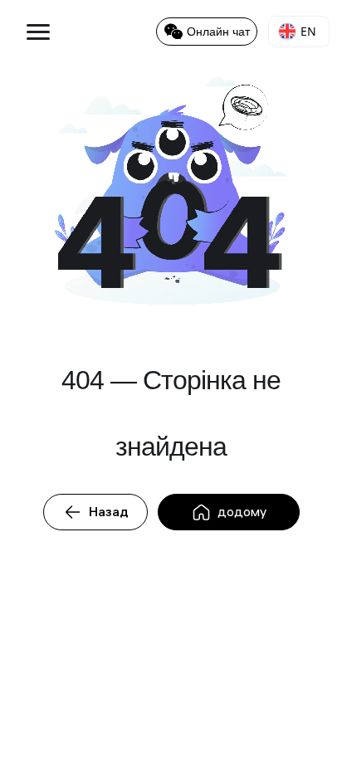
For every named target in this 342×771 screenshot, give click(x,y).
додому (241, 511)
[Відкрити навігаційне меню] (31, 31)
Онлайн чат (218, 31)
